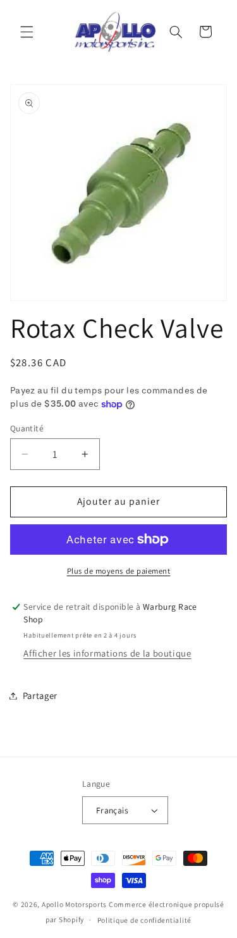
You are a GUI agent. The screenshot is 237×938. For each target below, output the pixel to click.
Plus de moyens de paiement (119, 570)
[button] (26, 31)
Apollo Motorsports (74, 904)
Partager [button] (40, 695)
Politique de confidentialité (144, 920)
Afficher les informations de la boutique (107, 653)
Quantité (27, 428)
